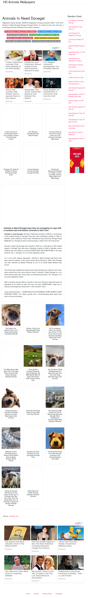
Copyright (58, 594)
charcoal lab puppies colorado (17, 35)
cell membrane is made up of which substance (20, 31)
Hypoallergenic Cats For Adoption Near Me (77, 95)
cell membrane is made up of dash (49, 31)
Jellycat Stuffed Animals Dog (77, 47)
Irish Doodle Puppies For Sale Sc (77, 108)
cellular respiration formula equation (46, 38)
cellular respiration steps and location (19, 38)
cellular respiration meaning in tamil (18, 41)
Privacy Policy (47, 594)
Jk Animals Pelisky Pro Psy (76, 40)
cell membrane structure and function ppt (46, 41)
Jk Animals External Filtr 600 (77, 72)
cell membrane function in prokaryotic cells (44, 35)
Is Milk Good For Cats (76, 77)
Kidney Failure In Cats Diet (76, 101)
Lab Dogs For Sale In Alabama (76, 133)
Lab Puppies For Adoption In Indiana (75, 59)
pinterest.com (13, 516)
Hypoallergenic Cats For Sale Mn (77, 114)
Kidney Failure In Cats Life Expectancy (76, 82)
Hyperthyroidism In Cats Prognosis (77, 53)
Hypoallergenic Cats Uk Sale (76, 139)
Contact (36, 594)
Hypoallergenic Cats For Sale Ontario (77, 120)
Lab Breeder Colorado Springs (76, 21)
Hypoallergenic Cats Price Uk (75, 28)
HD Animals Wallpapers (19, 2)
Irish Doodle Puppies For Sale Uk (77, 89)
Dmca (28, 594)
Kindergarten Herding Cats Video (76, 66)
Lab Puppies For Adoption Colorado (75, 34)
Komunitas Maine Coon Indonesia (76, 127)
